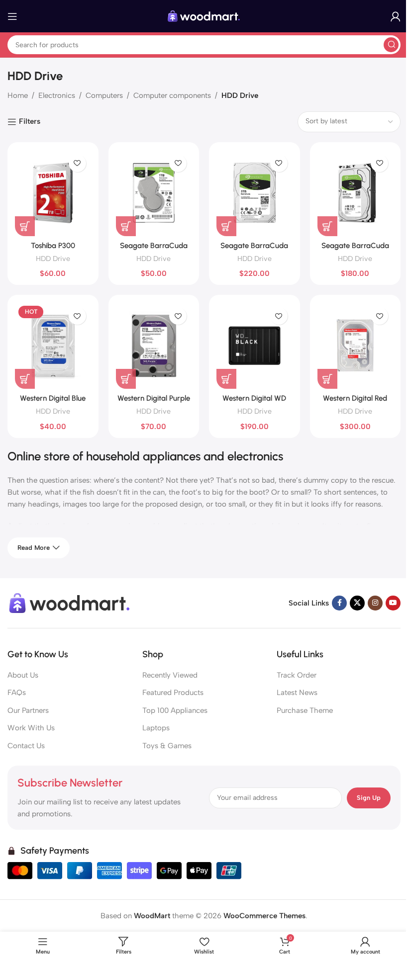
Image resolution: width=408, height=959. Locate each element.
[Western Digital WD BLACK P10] (254, 345)
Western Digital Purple (153, 398)
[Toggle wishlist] (77, 163)
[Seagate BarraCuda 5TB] (254, 193)
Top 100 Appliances (174, 710)
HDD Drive (53, 258)
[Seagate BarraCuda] (355, 193)
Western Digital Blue (53, 398)
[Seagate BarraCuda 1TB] (154, 193)
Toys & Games (167, 745)
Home (17, 95)
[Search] (391, 44)
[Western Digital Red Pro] (355, 345)
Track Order (296, 675)
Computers (104, 95)
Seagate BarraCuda (355, 245)
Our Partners (28, 710)
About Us (22, 675)
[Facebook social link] (339, 603)
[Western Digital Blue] (53, 345)
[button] (25, 226)
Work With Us (31, 727)
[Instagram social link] (375, 603)
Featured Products (173, 692)
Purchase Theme (305, 710)
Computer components (172, 95)
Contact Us (26, 745)
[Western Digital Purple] (154, 345)
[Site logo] (204, 15)
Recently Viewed (170, 675)
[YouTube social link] (393, 603)
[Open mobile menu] (12, 16)
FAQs (16, 692)
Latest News (297, 692)
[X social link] (357, 603)
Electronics (56, 95)
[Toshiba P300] (53, 193)
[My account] (396, 16)
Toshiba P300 (53, 245)
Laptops (156, 727)
